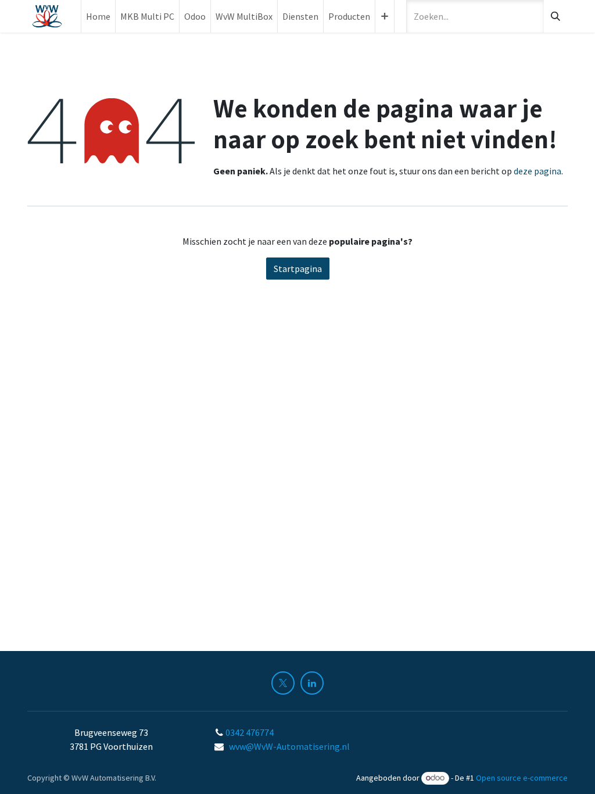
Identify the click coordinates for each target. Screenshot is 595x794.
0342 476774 (250, 732)
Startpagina (298, 268)
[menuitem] (98, 16)
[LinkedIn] (312, 683)
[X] (283, 683)
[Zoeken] (555, 16)
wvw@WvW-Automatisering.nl (289, 746)
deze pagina (537, 171)
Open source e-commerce (522, 777)
